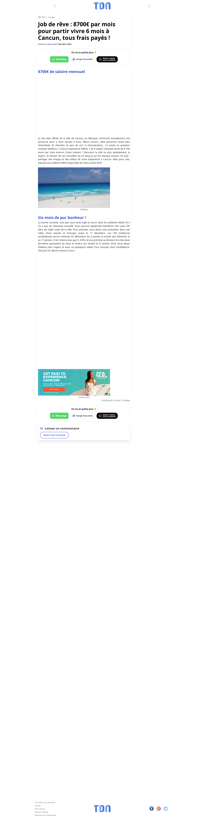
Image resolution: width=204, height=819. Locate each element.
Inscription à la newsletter (45, 802)
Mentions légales (41, 812)
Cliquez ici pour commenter (54, 435)
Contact (38, 805)
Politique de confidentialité (45, 815)
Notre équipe (40, 809)
